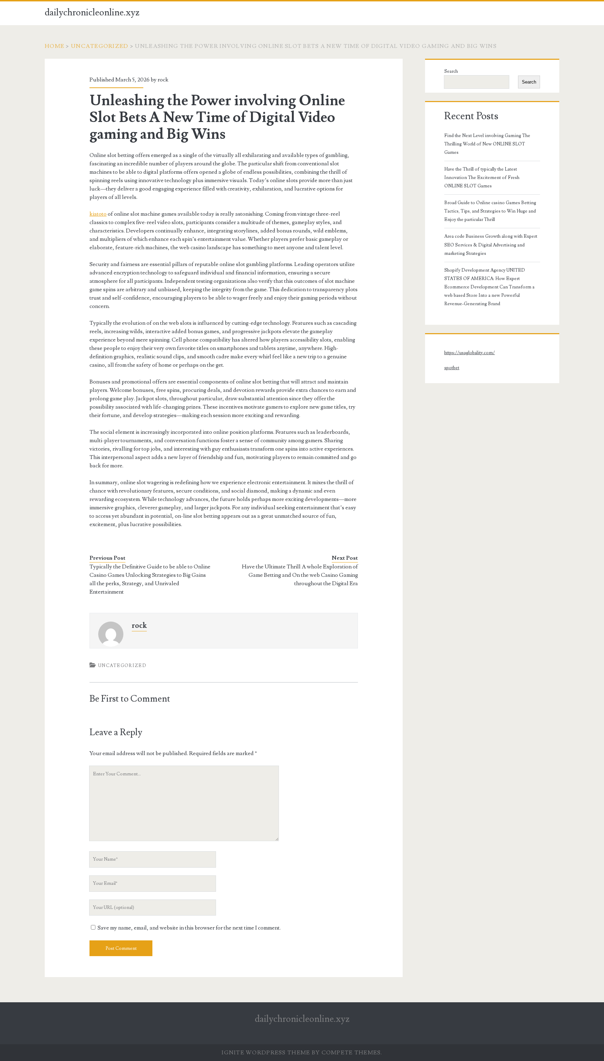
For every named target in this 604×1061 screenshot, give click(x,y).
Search (451, 71)
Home (54, 46)
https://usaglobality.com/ (469, 353)
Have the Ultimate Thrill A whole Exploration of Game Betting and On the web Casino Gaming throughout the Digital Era (300, 575)
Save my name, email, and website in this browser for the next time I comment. (189, 927)
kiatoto (98, 213)
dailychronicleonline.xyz (92, 13)
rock (163, 79)
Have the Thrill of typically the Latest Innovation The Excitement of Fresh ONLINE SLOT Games (481, 177)
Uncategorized (100, 46)
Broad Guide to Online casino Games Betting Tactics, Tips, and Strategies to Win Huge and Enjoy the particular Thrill (490, 211)
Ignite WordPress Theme (266, 1052)
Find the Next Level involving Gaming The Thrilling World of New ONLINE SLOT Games (487, 144)
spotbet (451, 368)
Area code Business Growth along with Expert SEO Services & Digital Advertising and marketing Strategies (490, 245)
